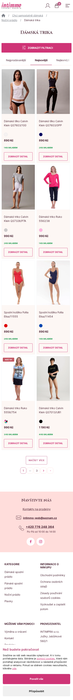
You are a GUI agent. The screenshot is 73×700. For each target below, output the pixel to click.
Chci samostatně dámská (27, 15)
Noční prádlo (9, 20)
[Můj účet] (47, 5)
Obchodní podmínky (52, 575)
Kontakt (9, 638)
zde (14, 668)
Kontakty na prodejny (37, 509)
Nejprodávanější (16, 60)
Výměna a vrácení (15, 631)
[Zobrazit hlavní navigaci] (68, 5)
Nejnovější (41, 60)
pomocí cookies (46, 658)
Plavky (8, 601)
